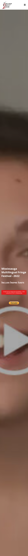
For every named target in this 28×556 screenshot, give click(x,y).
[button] (14, 292)
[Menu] (25, 5)
